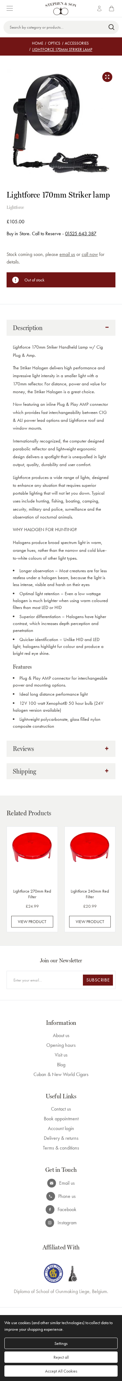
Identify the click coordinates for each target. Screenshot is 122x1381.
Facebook (67, 1209)
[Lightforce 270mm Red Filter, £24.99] (32, 856)
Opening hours (61, 1045)
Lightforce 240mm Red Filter (90, 894)
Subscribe (97, 980)
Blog (61, 1064)
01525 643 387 (80, 233)
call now (90, 254)
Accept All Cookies (61, 1371)
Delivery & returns (61, 1138)
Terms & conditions (61, 1147)
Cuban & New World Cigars (61, 1074)
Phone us (67, 1196)
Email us (67, 1183)
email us (67, 254)
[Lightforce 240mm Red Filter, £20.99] (90, 856)
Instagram (67, 1222)
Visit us (61, 1055)
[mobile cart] (112, 8)
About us (61, 1035)
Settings (61, 1343)
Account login (61, 1128)
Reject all (61, 1357)
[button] (61, 328)
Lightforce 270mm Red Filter (32, 894)
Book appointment (61, 1118)
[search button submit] (112, 27)
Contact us (61, 1109)
